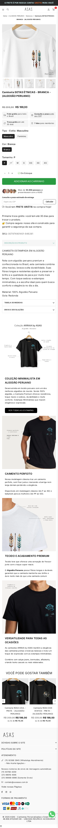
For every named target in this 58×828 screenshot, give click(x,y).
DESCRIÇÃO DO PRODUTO (15, 243)
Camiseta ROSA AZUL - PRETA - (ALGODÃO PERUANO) (15, 711)
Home (5, 16)
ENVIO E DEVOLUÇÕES (14, 310)
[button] (43, 115)
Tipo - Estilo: (15, 130)
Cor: (8, 144)
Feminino (22, 136)
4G (45, 163)
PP (11, 163)
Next (54, 51)
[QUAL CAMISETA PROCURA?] (7, 9)
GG (30, 163)
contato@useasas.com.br (16, 782)
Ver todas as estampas (21, 410)
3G (38, 163)
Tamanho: (8, 157)
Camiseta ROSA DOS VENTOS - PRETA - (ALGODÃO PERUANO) (43, 711)
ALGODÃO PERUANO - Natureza (21, 16)
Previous (4, 51)
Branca (7, 149)
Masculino (8, 136)
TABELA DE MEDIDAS (13, 303)
